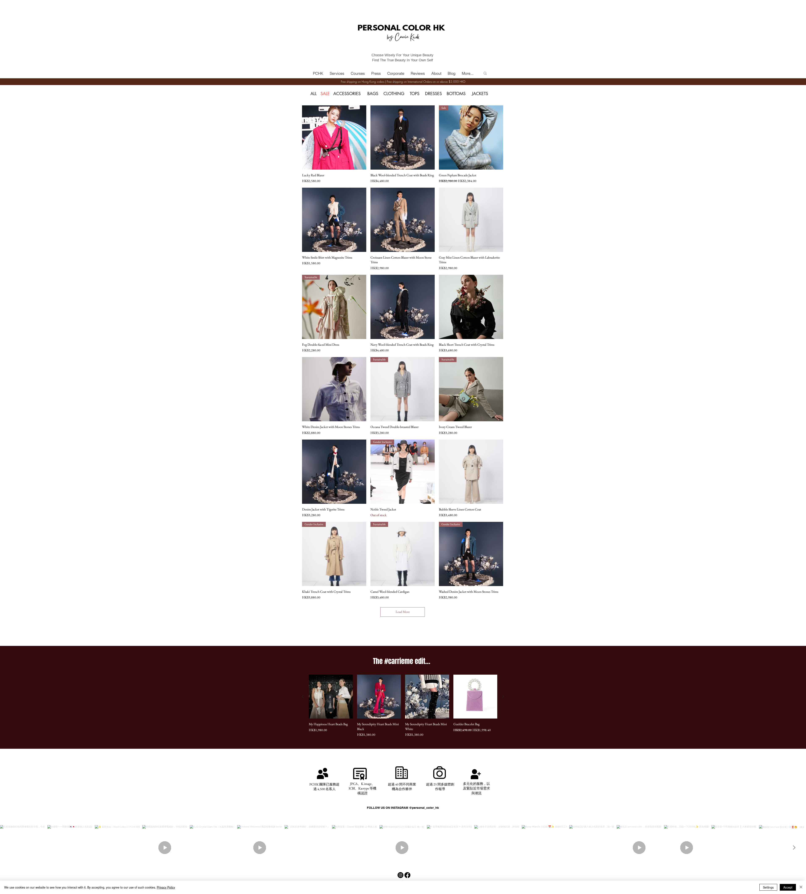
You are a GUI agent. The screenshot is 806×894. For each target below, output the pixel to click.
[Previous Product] (302, 696)
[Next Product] (503, 696)
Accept (787, 887)
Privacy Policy (166, 887)
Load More (403, 612)
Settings (768, 887)
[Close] (800, 887)
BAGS (372, 93)
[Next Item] (794, 847)
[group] (403, 705)
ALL (313, 93)
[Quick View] (334, 137)
